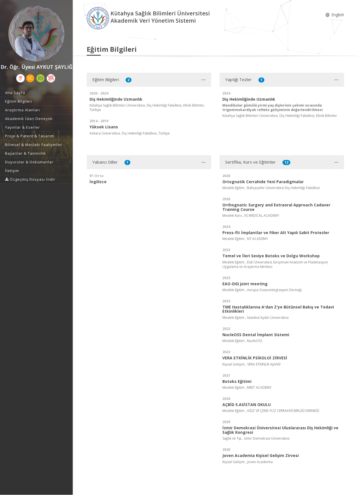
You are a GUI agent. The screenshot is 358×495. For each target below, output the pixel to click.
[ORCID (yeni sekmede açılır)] (40, 78)
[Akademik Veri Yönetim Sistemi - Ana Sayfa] (98, 17)
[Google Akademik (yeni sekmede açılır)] (20, 78)
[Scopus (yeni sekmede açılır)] (30, 78)
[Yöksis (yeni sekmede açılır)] (51, 78)
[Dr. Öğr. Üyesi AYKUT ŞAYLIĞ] (36, 34)
